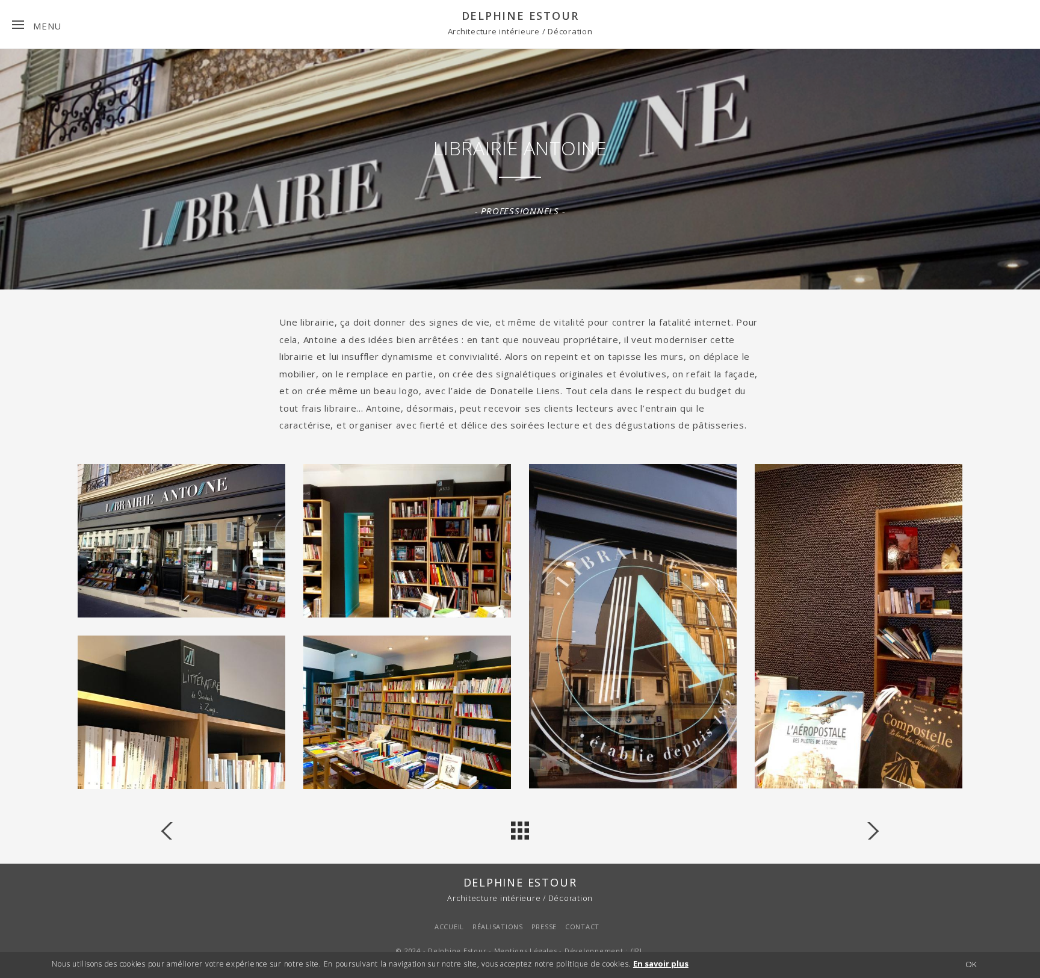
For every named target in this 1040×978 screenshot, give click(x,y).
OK (970, 964)
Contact (582, 926)
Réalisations (497, 926)
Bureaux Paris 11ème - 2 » (174, 830)
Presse (544, 926)
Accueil (449, 926)
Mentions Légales (525, 950)
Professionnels (520, 211)
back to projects (520, 831)
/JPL (637, 950)
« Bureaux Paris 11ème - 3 (866, 830)
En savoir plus (661, 963)
